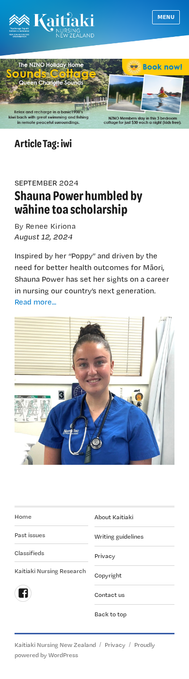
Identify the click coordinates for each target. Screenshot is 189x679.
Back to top (110, 614)
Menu (166, 16)
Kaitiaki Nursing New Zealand (55, 644)
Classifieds (29, 553)
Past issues (30, 535)
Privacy (104, 556)
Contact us (109, 594)
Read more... (35, 301)
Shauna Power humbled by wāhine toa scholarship (78, 202)
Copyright (108, 575)
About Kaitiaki (113, 517)
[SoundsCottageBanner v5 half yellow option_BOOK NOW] (94, 93)
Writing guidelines (118, 536)
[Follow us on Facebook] (23, 593)
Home (23, 516)
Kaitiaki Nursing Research (50, 571)
